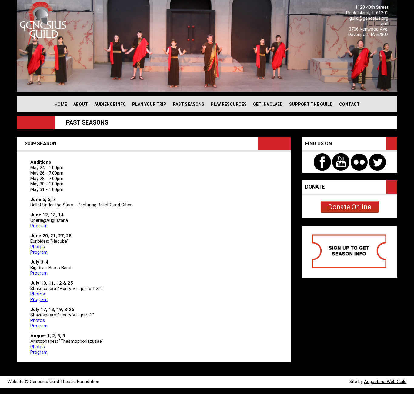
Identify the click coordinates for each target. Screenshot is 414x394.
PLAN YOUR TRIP (149, 104)
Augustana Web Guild (385, 381)
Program (39, 226)
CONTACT (349, 104)
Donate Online (349, 207)
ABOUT (80, 104)
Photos (37, 246)
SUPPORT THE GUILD (311, 104)
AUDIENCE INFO (110, 104)
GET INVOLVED (268, 104)
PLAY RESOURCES (229, 104)
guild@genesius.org (368, 18)
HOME (61, 104)
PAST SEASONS (188, 104)
